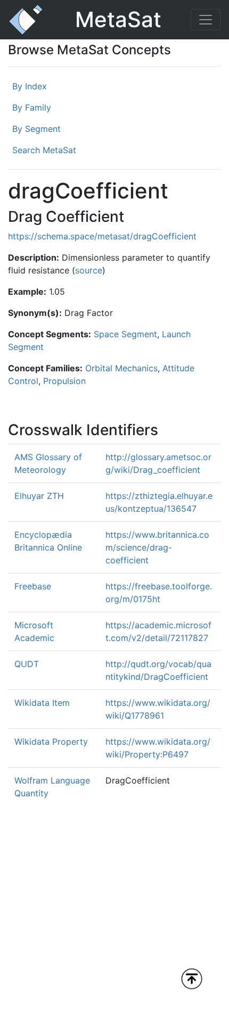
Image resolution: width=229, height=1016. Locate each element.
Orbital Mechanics (121, 368)
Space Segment (125, 334)
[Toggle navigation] (205, 19)
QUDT (26, 664)
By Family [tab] (31, 107)
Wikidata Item (42, 702)
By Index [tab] (29, 86)
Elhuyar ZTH (39, 495)
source (88, 270)
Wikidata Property (51, 741)
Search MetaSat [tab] (44, 150)
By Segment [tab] (36, 128)
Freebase (32, 586)
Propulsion (64, 381)
